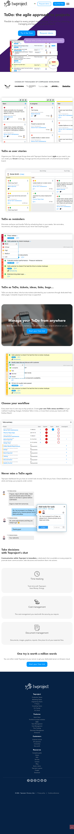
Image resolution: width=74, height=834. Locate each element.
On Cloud (37, 710)
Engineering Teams (37, 702)
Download (37, 773)
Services (37, 759)
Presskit (37, 770)
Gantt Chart (37, 717)
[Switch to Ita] (35, 4)
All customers (37, 742)
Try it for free (58, 4)
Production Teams (37, 697)
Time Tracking (37, 728)
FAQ (37, 757)
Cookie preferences (53, 793)
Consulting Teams (37, 706)
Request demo (44, 4)
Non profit (37, 746)
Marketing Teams (37, 700)
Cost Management (37, 726)
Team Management (37, 724)
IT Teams (37, 704)
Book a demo (37, 766)
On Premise (37, 708)
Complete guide (37, 753)
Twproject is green (37, 768)
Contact (37, 762)
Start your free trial (37, 331)
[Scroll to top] (72, 827)
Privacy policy (41, 793)
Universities (37, 744)
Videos (37, 755)
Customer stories (37, 740)
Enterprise (37, 733)
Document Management (37, 730)
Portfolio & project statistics (37, 720)
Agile (37, 722)
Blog (37, 764)
